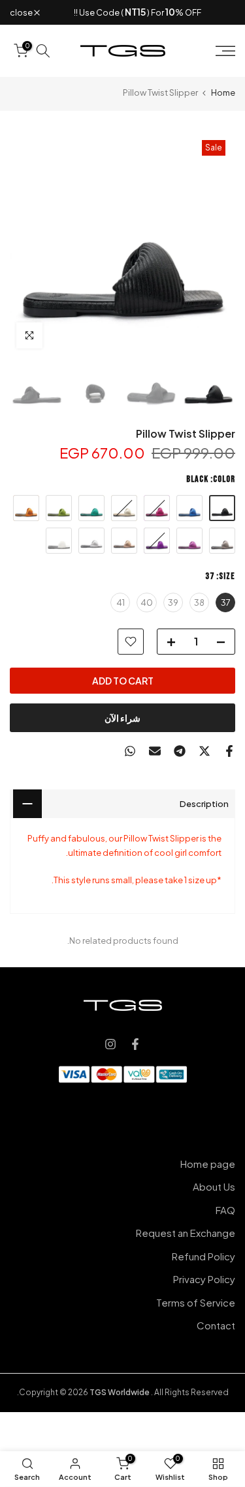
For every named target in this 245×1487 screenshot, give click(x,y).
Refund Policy (203, 1256)
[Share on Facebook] (229, 751)
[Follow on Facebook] (135, 1044)
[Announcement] (137, 12)
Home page (207, 1163)
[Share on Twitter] (204, 751)
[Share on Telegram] (180, 751)
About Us (214, 1186)
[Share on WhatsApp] (130, 751)
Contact (216, 1325)
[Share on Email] (155, 751)
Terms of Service (195, 1302)
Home (223, 93)
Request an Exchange (185, 1232)
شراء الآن (122, 718)
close (22, 12)
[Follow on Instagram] (110, 1044)
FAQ (225, 1210)
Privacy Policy (204, 1279)
